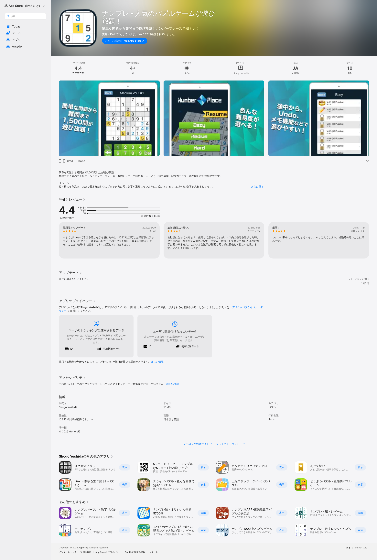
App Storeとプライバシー (108, 552)
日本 (348, 548)
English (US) (361, 548)
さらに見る (257, 186)
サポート (153, 552)
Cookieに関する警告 (135, 552)
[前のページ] (55, 240)
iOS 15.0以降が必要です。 (74, 419)
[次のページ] (373, 240)
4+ (270, 419)
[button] (25, 26)
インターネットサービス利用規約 (75, 552)
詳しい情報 (157, 361)
